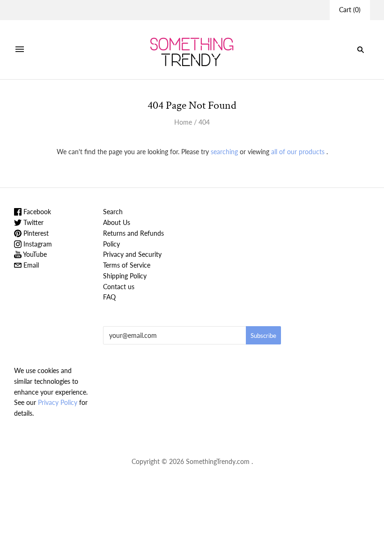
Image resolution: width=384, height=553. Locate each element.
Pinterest (35, 233)
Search (113, 212)
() (350, 10)
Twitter (33, 222)
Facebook (36, 212)
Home (183, 122)
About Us (116, 222)
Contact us (118, 287)
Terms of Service (126, 265)
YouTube (34, 254)
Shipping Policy (125, 276)
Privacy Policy (57, 402)
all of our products (298, 152)
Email (30, 265)
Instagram (37, 244)
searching (224, 152)
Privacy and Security (132, 254)
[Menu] (19, 50)
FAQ (109, 297)
